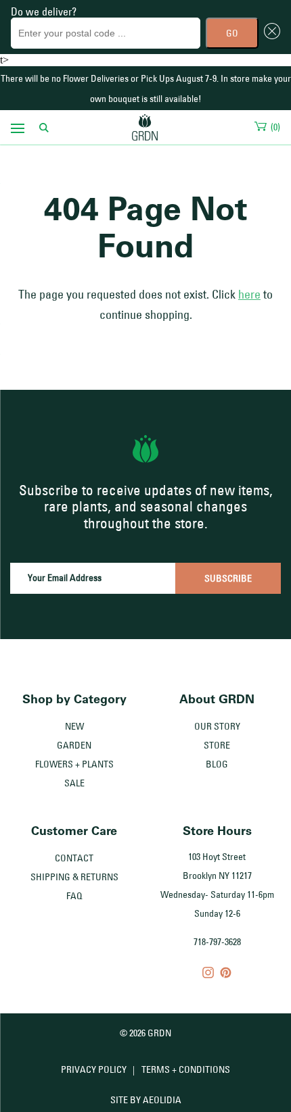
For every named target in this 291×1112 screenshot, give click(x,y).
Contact (74, 858)
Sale (74, 783)
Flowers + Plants (74, 764)
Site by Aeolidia (145, 1099)
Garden (74, 745)
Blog (217, 764)
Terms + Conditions (185, 1069)
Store (217, 745)
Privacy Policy (94, 1069)
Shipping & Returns (74, 877)
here (249, 294)
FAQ (74, 896)
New (74, 726)
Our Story (217, 726)
